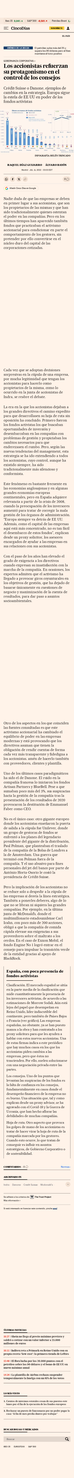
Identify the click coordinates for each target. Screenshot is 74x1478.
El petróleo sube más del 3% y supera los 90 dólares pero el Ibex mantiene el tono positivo (52, 51)
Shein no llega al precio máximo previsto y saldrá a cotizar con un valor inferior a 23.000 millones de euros (34, 1340)
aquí (55, 1208)
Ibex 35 (9, 21)
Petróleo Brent (59, 21)
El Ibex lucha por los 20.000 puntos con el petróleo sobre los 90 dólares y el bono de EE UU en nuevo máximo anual (36, 1364)
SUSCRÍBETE (57, 28)
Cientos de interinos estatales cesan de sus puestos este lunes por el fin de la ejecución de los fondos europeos (36, 1403)
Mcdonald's (46, 1184)
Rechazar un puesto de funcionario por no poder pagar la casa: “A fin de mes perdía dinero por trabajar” (38, 1412)
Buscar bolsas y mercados (21, 1429)
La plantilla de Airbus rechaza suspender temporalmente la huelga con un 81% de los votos (34, 1376)
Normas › (65, 1167)
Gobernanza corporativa (19, 61)
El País (65, 36)
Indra (6, 1184)
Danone (16, 1184)
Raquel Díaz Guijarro (24, 165)
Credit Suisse (31, 1184)
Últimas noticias (15, 1330)
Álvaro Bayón (56, 165)
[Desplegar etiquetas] (68, 1184)
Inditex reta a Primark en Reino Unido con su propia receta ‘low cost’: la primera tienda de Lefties (36, 1352)
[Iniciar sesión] (68, 28)
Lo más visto (12, 1393)
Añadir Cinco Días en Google (23, 188)
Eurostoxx (19, 1447)
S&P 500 (31, 21)
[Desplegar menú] (6, 28)
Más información (11, 1200)
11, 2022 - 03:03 (41, 170)
